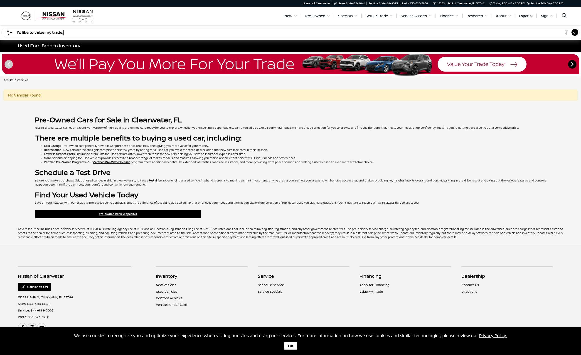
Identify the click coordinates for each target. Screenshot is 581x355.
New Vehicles (166, 285)
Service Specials (270, 291)
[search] (564, 16)
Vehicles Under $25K (171, 304)
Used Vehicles (166, 291)
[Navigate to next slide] (577, 64)
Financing (370, 276)
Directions (469, 291)
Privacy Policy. (493, 335)
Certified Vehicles (169, 298)
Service (266, 276)
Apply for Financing (374, 285)
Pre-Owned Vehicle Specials (118, 214)
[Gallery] (290, 64)
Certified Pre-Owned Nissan (111, 162)
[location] (434, 3)
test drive (155, 180)
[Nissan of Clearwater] (57, 15)
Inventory (166, 276)
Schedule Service (271, 285)
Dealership (473, 276)
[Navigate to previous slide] (3, 64)
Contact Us (37, 286)
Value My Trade (371, 291)
